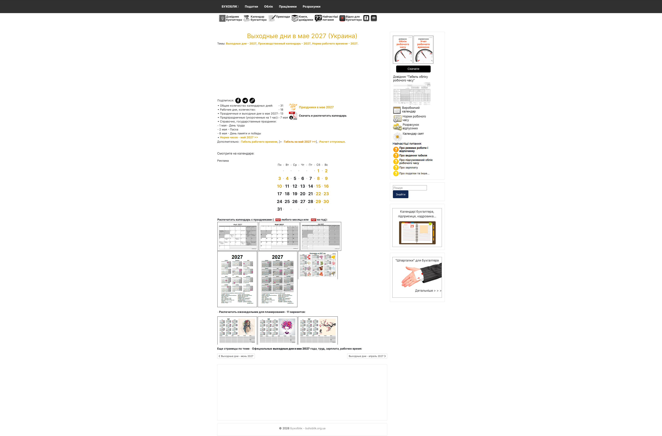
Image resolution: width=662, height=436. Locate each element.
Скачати (413, 69)
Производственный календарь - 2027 (284, 43)
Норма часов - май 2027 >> (239, 137)
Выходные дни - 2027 (241, 43)
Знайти (400, 194)
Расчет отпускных (332, 141)
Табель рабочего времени (259, 141)
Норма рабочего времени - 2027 (335, 43)
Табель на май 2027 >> (300, 141)
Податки (251, 6)
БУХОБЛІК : (230, 6)
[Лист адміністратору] (374, 18)
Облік (268, 6)
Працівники (288, 6)
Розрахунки (311, 6)
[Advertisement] (302, 72)
